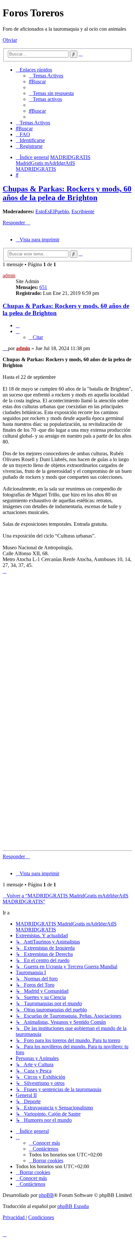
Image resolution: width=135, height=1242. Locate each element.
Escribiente (82, 211)
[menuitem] (46, 75)
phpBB (46, 1195)
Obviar (10, 40)
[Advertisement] (67, 644)
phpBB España (73, 1206)
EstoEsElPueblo (52, 211)
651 (43, 287)
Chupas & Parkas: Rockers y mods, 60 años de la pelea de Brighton (67, 193)
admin (9, 275)
